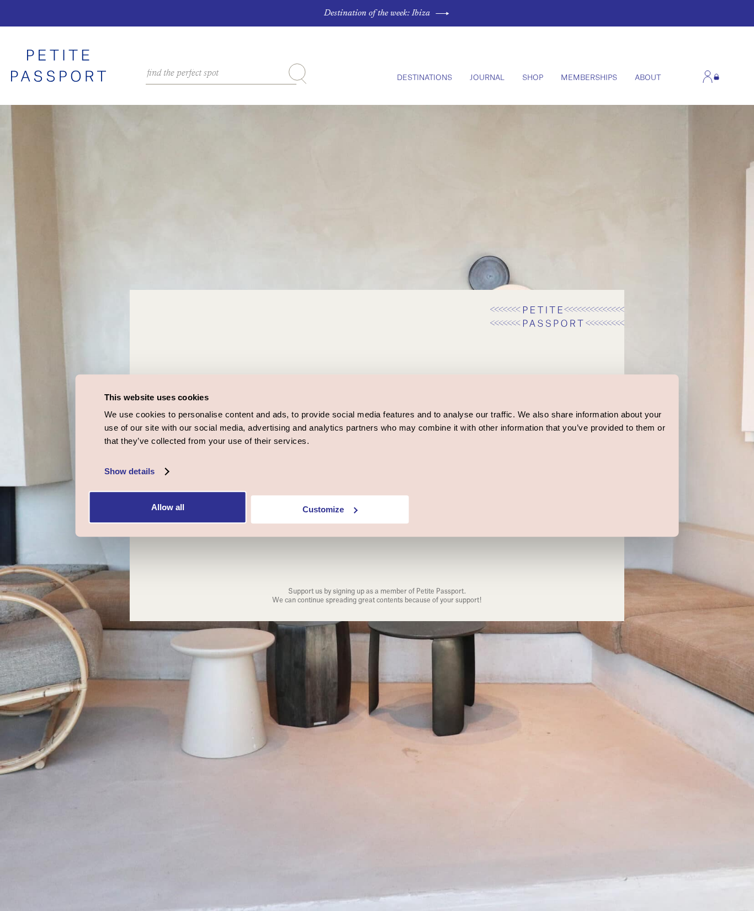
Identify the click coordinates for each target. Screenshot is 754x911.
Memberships (589, 77)
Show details (129, 471)
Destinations (424, 77)
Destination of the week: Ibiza (377, 13)
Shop (532, 77)
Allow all (167, 507)
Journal (487, 77)
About (648, 77)
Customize (323, 509)
